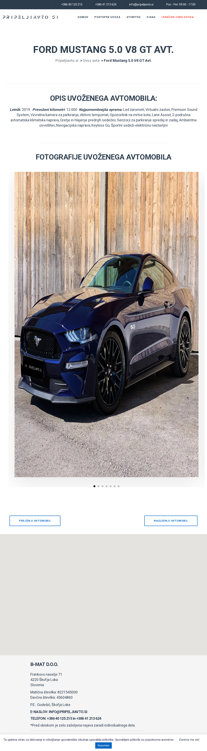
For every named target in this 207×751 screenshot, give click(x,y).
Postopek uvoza (107, 17)
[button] (103, 592)
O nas (151, 17)
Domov (83, 17)
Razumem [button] (103, 745)
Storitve (133, 17)
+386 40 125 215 (59, 718)
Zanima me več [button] (189, 740)
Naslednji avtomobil (171, 520)
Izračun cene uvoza (178, 17)
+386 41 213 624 (88, 718)
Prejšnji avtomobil (35, 520)
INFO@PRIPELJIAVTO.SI (68, 712)
